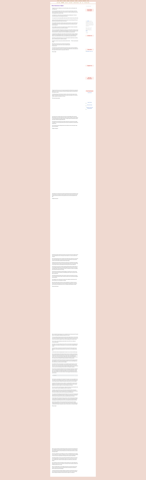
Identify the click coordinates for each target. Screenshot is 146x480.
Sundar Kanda (90, 92)
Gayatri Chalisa (90, 102)
